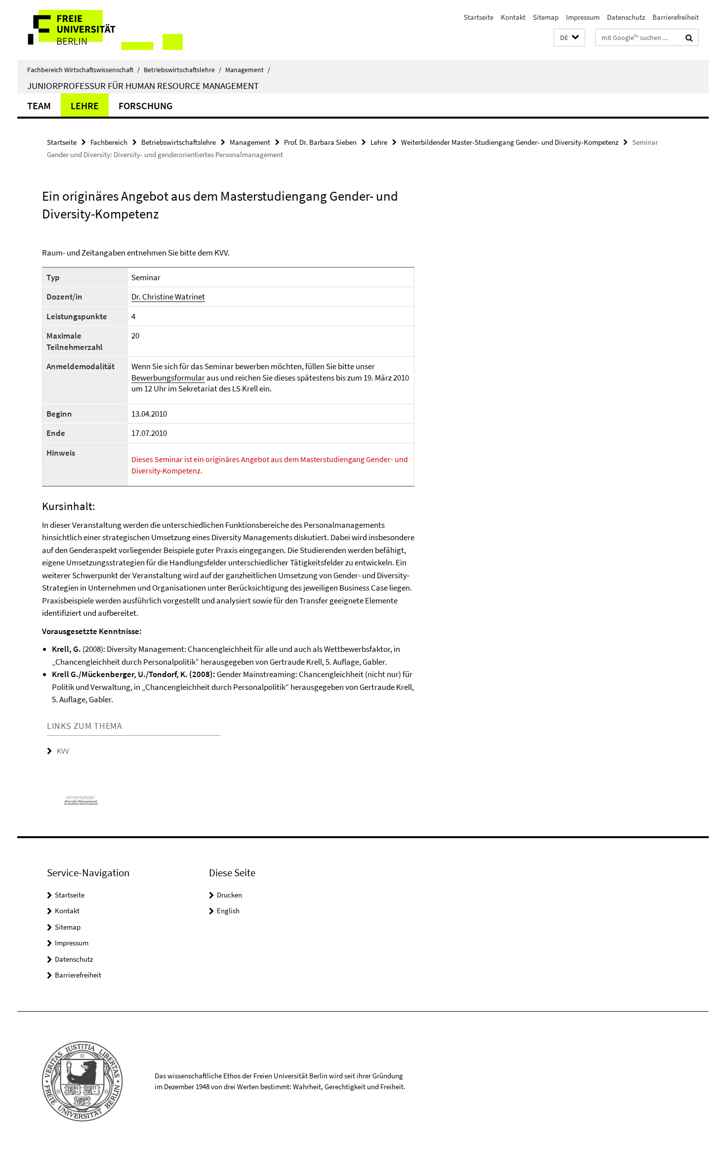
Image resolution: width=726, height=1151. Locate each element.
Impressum (583, 17)
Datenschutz (626, 17)
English (228, 910)
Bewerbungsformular (168, 377)
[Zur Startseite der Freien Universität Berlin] (100, 30)
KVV (63, 751)
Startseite (478, 17)
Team (39, 105)
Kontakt (513, 17)
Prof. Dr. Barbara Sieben (320, 142)
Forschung (146, 105)
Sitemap (546, 17)
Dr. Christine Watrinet (168, 296)
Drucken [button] (229, 894)
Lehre (85, 105)
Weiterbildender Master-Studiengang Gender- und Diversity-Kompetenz (509, 142)
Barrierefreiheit (675, 17)
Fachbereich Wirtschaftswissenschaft (83, 69)
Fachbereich (108, 142)
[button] (569, 38)
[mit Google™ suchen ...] (689, 37)
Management (247, 69)
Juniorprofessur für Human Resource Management (143, 85)
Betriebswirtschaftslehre (182, 69)
